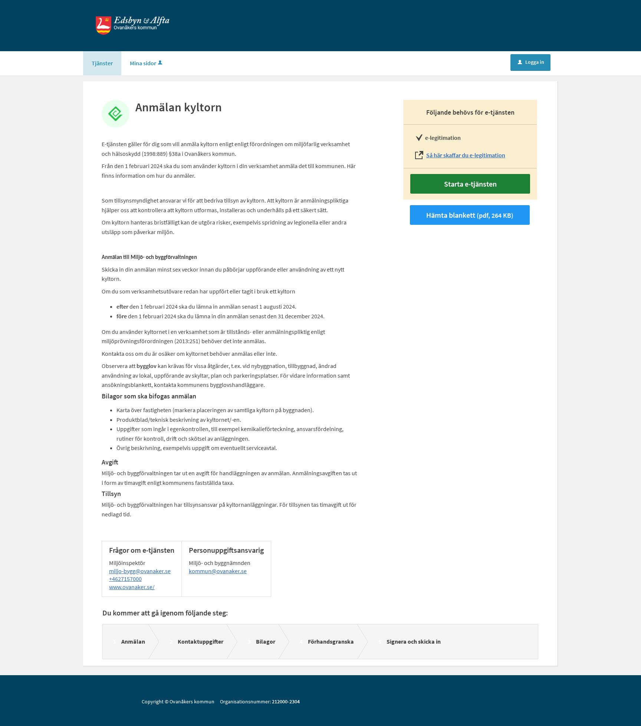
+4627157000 (125, 578)
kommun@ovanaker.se (218, 571)
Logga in (531, 62)
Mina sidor (143, 63)
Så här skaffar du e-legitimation (465, 155)
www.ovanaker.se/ (132, 587)
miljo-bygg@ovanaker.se (140, 571)
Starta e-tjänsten (470, 183)
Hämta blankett (469, 215)
